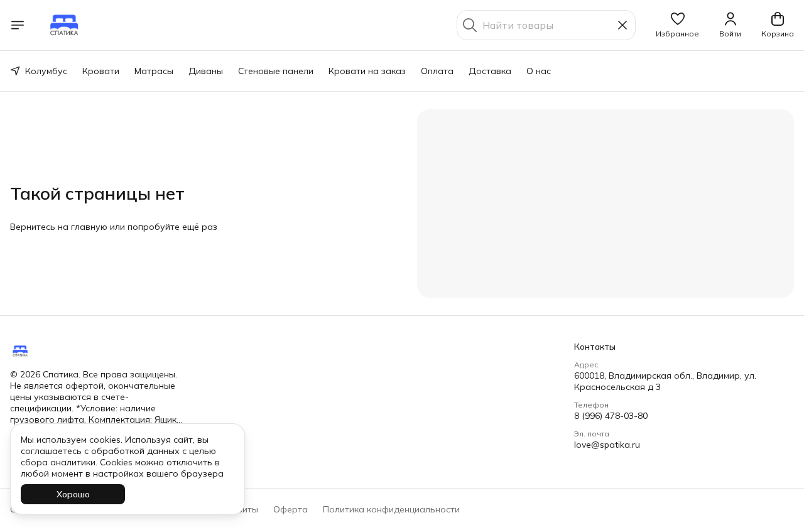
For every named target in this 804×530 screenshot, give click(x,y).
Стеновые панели (275, 71)
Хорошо (73, 494)
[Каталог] (17, 25)
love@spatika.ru (607, 444)
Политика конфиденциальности (391, 509)
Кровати (100, 71)
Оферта (290, 509)
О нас (538, 71)
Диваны (205, 71)
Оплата (437, 71)
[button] (677, 25)
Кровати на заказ (367, 71)
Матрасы (153, 71)
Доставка (490, 71)
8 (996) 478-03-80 (611, 415)
